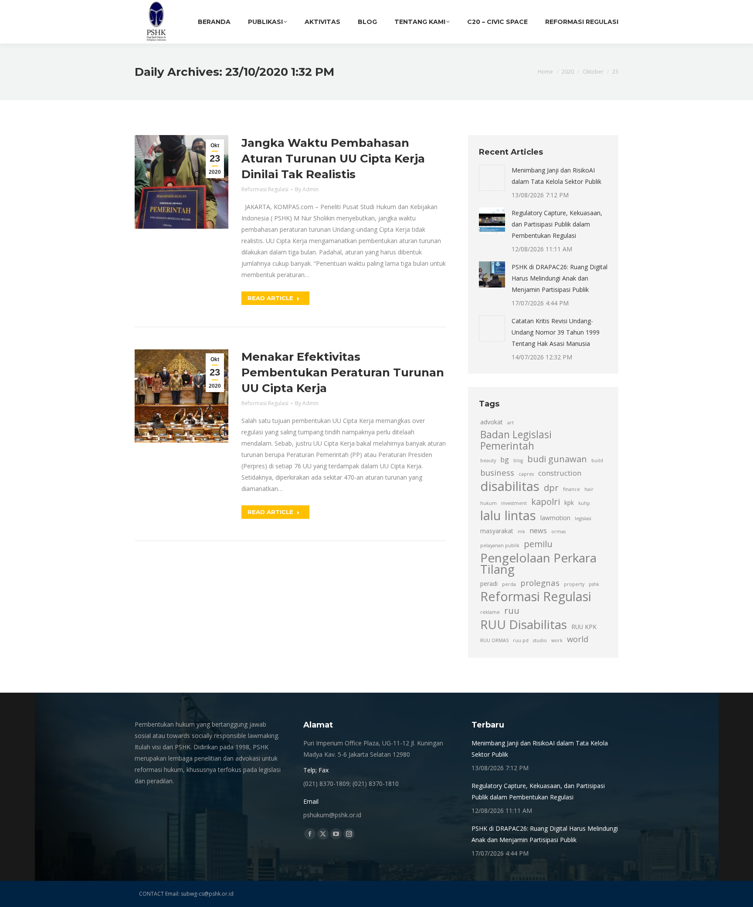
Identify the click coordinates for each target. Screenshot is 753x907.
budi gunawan (557, 458)
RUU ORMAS (494, 640)
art (510, 423)
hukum (488, 503)
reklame (490, 612)
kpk (569, 502)
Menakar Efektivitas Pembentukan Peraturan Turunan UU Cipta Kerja (342, 372)
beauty (488, 460)
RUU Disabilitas (523, 624)
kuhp (584, 503)
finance (571, 489)
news (538, 530)
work (557, 640)
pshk (594, 584)
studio (540, 640)
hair (589, 489)
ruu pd (521, 640)
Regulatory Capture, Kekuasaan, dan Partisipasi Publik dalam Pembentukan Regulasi (557, 224)
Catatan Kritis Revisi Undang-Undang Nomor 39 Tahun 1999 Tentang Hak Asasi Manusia (556, 332)
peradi (489, 583)
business (497, 472)
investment (514, 503)
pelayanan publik (499, 545)
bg (504, 459)
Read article (270, 297)
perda (509, 584)
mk (521, 531)
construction (559, 473)
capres (526, 474)
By (307, 189)
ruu (511, 610)
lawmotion (555, 518)
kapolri (545, 501)
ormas (558, 531)
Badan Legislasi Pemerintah (516, 440)
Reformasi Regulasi (264, 189)
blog (518, 460)
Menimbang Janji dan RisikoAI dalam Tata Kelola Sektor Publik (556, 176)
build (597, 460)
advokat (491, 422)
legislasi (583, 518)
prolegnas (540, 582)
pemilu (538, 543)
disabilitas (509, 486)
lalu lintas (508, 515)
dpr (551, 487)
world (577, 638)
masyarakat (496, 531)
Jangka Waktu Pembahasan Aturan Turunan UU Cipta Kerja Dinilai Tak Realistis (333, 158)
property (574, 584)
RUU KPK (584, 627)
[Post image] (492, 178)
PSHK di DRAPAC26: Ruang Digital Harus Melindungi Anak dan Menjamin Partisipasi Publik (559, 278)
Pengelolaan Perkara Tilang (538, 563)
